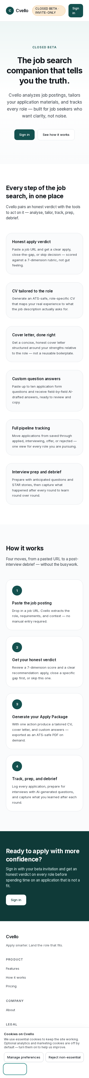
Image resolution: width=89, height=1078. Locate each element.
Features (12, 968)
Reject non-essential (65, 1057)
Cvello (18, 10)
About (10, 1010)
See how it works (56, 135)
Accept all (15, 1069)
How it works (16, 977)
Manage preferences (23, 1057)
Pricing (11, 986)
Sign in (75, 10)
